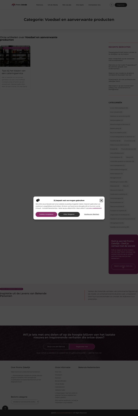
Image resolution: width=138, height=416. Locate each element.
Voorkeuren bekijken (91, 214)
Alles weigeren (69, 214)
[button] (101, 201)
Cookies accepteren (46, 214)
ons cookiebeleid (95, 208)
